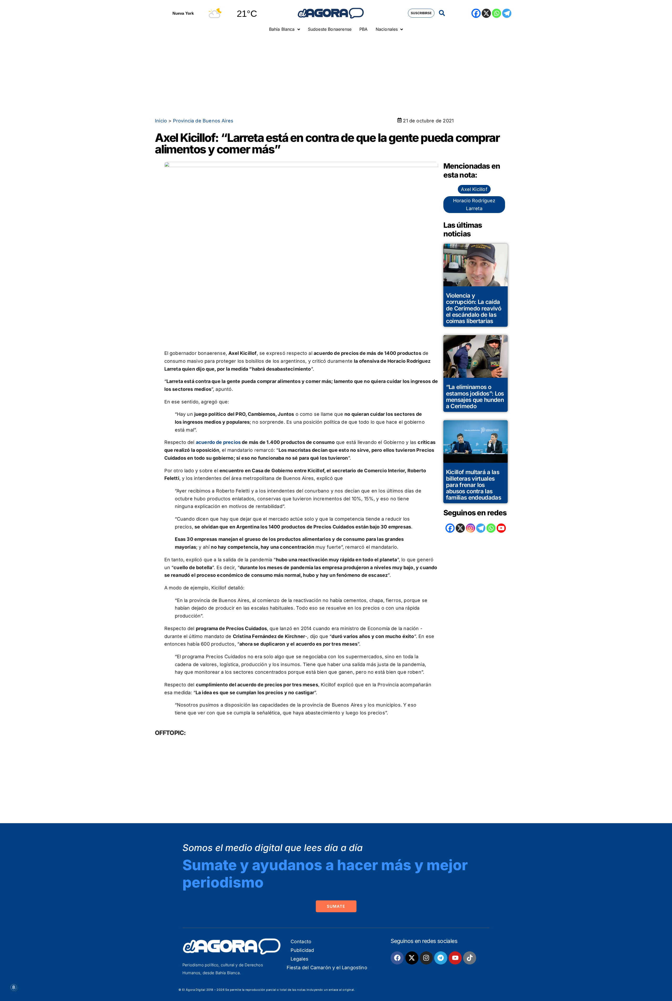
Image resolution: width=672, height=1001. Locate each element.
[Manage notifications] (13, 987)
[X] (486, 13)
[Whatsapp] (496, 13)
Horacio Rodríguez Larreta (474, 204)
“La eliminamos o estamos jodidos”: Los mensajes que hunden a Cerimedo (475, 396)
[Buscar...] (442, 13)
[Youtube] (455, 957)
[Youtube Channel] (501, 528)
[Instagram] (470, 528)
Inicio (161, 120)
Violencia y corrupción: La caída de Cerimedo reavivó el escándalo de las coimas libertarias (473, 308)
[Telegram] (506, 13)
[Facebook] (476, 13)
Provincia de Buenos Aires (203, 120)
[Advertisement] (336, 75)
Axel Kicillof (474, 189)
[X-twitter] (411, 957)
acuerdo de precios (218, 442)
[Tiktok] (469, 957)
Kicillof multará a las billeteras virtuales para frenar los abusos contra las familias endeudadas (473, 485)
